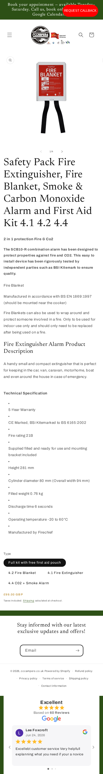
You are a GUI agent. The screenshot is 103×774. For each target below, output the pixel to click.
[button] (9, 35)
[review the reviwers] (85, 733)
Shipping (28, 600)
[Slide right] (62, 151)
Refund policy (84, 671)
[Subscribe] (77, 650)
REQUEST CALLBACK (80, 10)
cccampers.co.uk (32, 671)
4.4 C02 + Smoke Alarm (28, 583)
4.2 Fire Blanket (22, 573)
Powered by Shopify (57, 671)
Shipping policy (79, 678)
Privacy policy (28, 678)
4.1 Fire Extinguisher (65, 573)
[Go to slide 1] (48, 769)
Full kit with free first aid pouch (34, 562)
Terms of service (53, 678)
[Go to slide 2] (52, 768)
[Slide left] (41, 151)
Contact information (54, 685)
